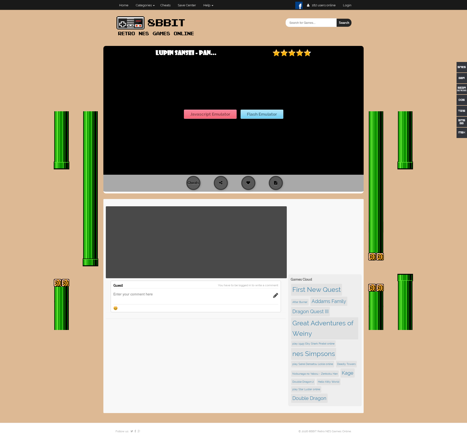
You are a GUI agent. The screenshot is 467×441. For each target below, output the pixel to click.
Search (344, 23)
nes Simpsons (313, 353)
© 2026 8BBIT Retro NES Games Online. (324, 431)
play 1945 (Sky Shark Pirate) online (313, 343)
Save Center (187, 5)
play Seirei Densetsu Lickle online (312, 364)
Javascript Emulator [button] (210, 114)
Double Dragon (309, 398)
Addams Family (329, 301)
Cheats (165, 5)
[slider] (291, 53)
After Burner (299, 302)
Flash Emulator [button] (262, 114)
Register (349, 5)
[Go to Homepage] (157, 36)
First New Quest (316, 289)
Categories (144, 5)
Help (206, 5)
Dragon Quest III (310, 311)
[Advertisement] (196, 242)
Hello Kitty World (328, 381)
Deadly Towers (346, 364)
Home (123, 5)
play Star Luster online (306, 389)
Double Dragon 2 (303, 381)
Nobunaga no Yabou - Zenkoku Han (315, 373)
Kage (347, 373)
